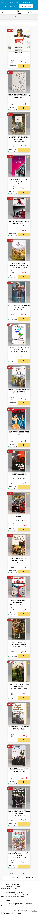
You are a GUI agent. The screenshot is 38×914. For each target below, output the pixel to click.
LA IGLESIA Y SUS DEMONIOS (19, 474)
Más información (26, 6)
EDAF (25, 57)
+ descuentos (12, 65)
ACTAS (23, 520)
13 (17, 877)
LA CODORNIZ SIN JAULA (19, 53)
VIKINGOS (19, 516)
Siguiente (29, 878)
